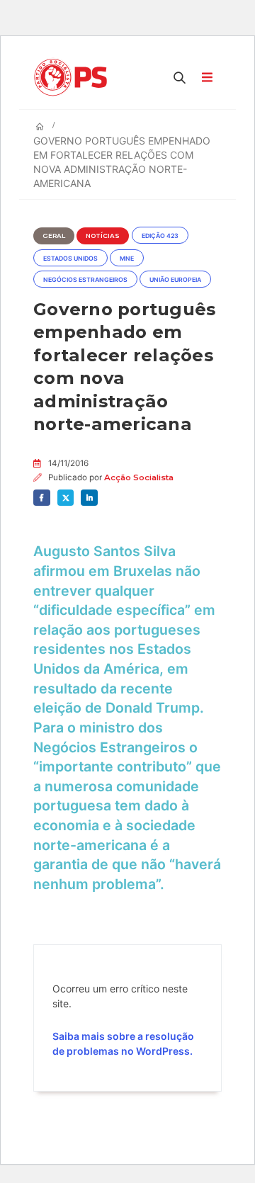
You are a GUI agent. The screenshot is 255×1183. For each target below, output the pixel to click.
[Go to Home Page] (39, 127)
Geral (53, 235)
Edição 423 (160, 235)
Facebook (41, 497)
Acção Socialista (139, 477)
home (13, 7)
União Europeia (175, 279)
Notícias (103, 235)
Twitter (65, 497)
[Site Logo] (74, 77)
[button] (180, 77)
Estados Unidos (70, 258)
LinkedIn (89, 497)
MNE (127, 258)
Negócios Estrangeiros (85, 279)
